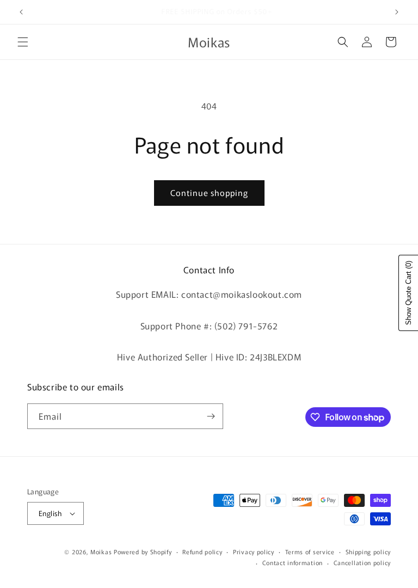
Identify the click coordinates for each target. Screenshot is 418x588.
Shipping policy (368, 551)
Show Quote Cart (408, 293)
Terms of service (310, 551)
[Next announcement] (397, 12)
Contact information (292, 562)
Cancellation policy (362, 562)
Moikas (101, 551)
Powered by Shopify (143, 551)
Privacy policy (253, 551)
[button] (23, 42)
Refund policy (202, 551)
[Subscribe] (211, 416)
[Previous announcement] (21, 12)
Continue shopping (209, 192)
